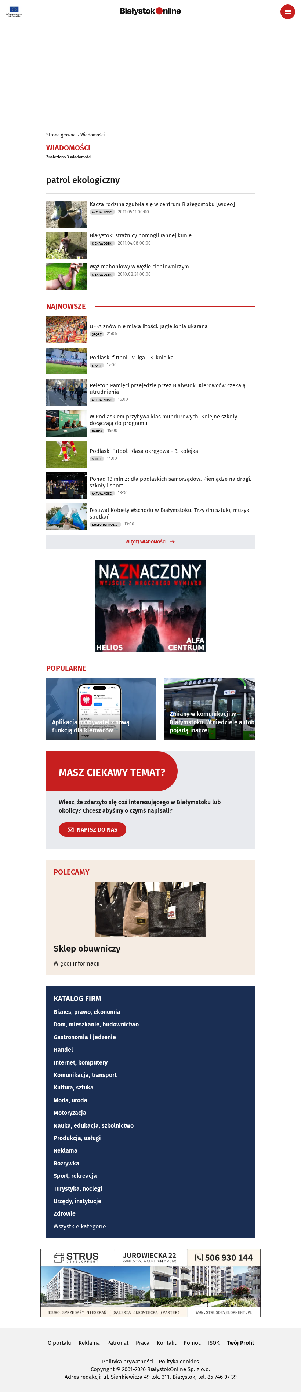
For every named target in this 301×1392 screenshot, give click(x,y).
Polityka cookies (179, 1361)
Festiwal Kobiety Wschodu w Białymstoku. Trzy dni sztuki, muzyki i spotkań (172, 513)
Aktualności (102, 212)
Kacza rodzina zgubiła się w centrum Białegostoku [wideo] (162, 204)
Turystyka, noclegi (78, 1188)
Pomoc (192, 1343)
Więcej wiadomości (146, 542)
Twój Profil (240, 1343)
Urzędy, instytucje (77, 1201)
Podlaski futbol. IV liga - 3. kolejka (132, 357)
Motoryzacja (70, 1112)
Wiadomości (92, 135)
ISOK (214, 1343)
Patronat (117, 1343)
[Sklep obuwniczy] (150, 909)
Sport (97, 334)
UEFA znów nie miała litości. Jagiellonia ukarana (149, 326)
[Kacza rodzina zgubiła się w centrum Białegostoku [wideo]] (66, 214)
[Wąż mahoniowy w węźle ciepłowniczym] (66, 276)
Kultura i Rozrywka (106, 525)
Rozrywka (66, 1163)
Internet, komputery (81, 1062)
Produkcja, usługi (77, 1138)
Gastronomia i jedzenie (85, 1037)
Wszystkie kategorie (80, 1226)
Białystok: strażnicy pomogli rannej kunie (141, 235)
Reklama (65, 1150)
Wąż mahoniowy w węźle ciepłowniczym (139, 266)
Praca (142, 1343)
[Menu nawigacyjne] (287, 11)
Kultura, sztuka (74, 1087)
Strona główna (61, 135)
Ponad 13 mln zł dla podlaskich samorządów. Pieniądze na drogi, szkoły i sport (170, 482)
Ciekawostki (102, 243)
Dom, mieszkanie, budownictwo (96, 1024)
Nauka (97, 431)
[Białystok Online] (150, 11)
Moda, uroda (70, 1100)
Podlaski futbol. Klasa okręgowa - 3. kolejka (144, 451)
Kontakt (166, 1343)
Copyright (103, 1369)
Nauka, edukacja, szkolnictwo (94, 1125)
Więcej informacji (77, 963)
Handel (63, 1049)
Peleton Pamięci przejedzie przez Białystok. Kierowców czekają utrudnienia (168, 388)
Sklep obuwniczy (87, 948)
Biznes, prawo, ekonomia (87, 1011)
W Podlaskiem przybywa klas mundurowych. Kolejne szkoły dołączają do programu (163, 419)
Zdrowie (65, 1213)
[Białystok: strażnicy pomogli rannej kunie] (66, 245)
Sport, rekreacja (75, 1175)
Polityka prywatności (127, 1361)
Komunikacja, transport (85, 1075)
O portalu (59, 1343)
